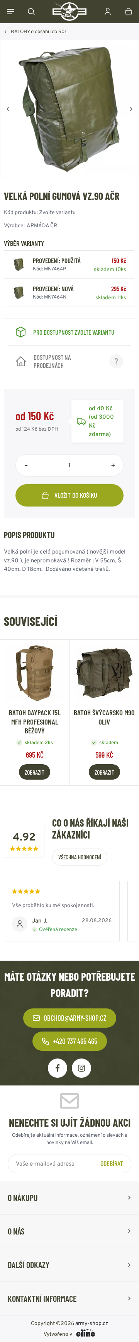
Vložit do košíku (75, 495)
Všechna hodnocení (79, 857)
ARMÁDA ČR (42, 225)
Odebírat (111, 1163)
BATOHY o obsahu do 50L (39, 31)
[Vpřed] (131, 109)
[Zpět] (7, 109)
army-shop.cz (91, 1323)
